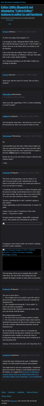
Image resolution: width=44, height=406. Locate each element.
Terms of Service (32, 392)
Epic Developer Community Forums (13, 2)
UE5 (9, 24)
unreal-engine (9, 20)
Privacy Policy (6, 396)
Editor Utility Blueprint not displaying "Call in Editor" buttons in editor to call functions (21, 10)
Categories (11, 392)
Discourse (13, 401)
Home (4, 392)
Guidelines (20, 392)
